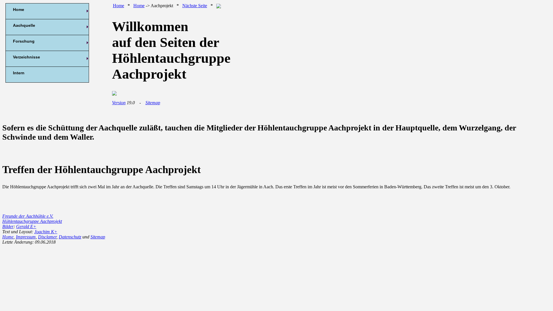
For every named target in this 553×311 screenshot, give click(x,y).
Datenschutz (70, 236)
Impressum (26, 236)
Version (119, 102)
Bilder (8, 226)
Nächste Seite (194, 5)
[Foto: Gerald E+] (114, 94)
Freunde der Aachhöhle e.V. (27, 216)
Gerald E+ (26, 226)
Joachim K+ (45, 231)
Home (118, 5)
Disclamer (47, 236)
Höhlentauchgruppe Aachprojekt (32, 221)
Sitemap (152, 102)
